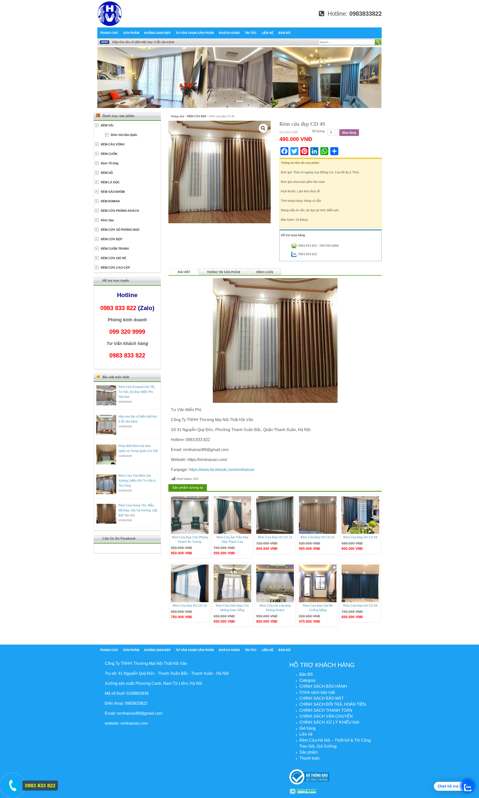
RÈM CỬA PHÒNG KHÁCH (120, 211)
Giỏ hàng (307, 728)
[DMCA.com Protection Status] (303, 791)
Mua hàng (349, 132)
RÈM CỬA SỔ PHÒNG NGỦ (120, 229)
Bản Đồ (284, 33)
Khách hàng (229, 33)
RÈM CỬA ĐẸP (196, 116)
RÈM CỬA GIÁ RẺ (113, 258)
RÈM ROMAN (110, 201)
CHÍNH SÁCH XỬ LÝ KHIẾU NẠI (329, 722)
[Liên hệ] (11, 784)
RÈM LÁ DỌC (110, 182)
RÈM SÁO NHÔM (113, 192)
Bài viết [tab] (184, 272)
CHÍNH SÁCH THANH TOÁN (325, 710)
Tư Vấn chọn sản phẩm (195, 33)
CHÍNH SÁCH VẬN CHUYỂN (326, 716)
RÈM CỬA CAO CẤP (115, 267)
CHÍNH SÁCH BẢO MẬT (321, 698)
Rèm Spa (107, 220)
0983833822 (365, 13)
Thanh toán (309, 758)
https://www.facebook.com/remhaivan (221, 469)
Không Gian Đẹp (157, 33)
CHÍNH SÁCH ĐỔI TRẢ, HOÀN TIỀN (332, 704)
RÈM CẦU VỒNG (112, 144)
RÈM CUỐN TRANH (115, 248)
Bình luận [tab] (264, 272)
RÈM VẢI (107, 125)
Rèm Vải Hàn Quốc (124, 135)
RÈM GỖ (107, 173)
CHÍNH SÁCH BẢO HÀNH (323, 686)
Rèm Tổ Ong (109, 163)
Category (307, 680)
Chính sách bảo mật (317, 692)
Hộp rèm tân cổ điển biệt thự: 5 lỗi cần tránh (143, 42)
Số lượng (318, 131)
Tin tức (251, 33)
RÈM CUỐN (109, 154)
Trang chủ (109, 33)
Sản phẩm (131, 33)
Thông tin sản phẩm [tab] (223, 272)
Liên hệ (267, 33)
